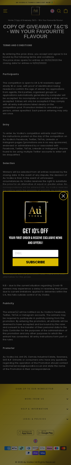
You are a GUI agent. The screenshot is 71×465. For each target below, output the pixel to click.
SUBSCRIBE (35, 262)
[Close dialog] (63, 196)
